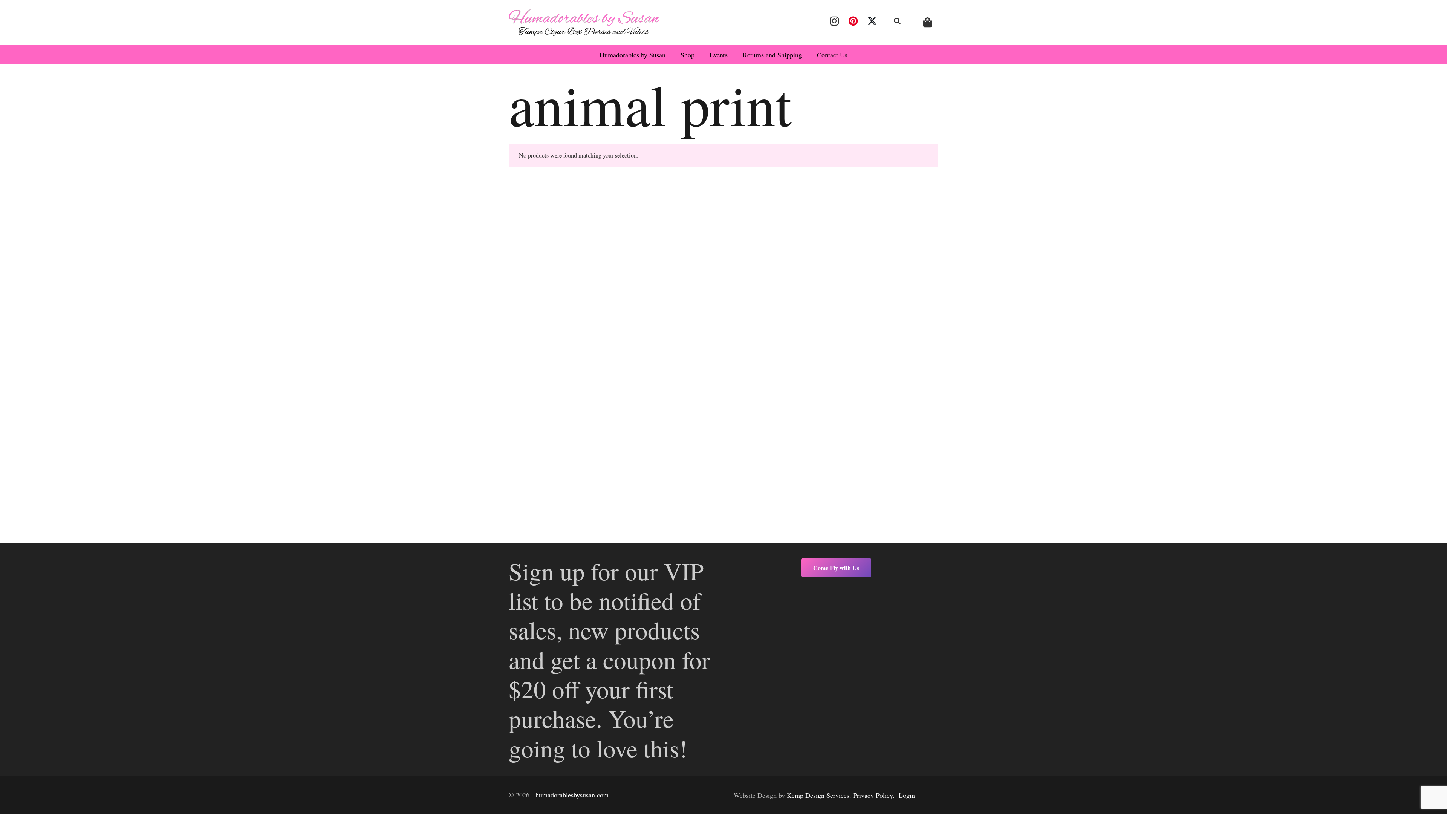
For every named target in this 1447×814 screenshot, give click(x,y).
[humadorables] (584, 22)
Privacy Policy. (874, 795)
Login (907, 795)
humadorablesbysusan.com (572, 794)
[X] (872, 21)
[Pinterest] (853, 21)
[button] (897, 21)
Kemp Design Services (818, 795)
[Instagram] (834, 21)
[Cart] (927, 22)
